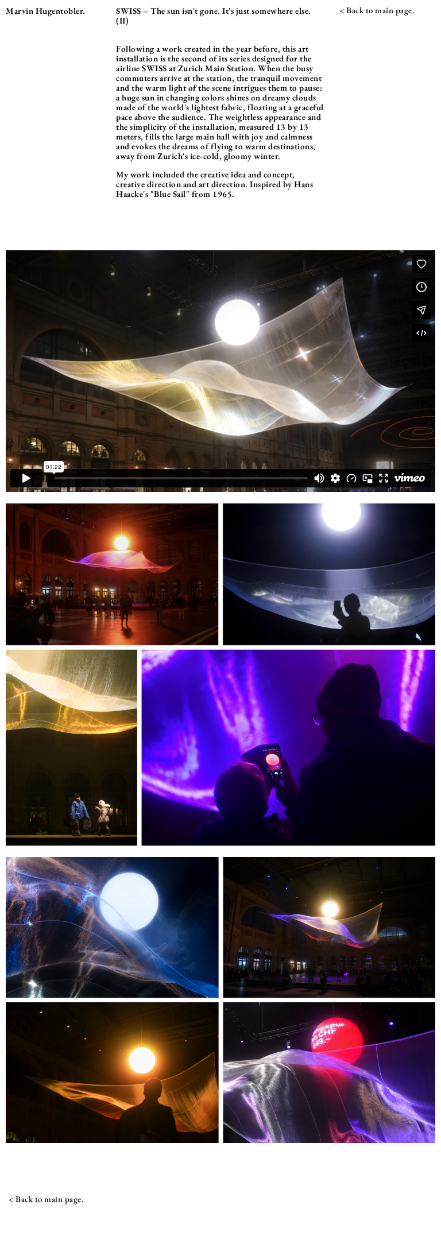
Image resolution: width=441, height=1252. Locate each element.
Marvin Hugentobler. (46, 10)
